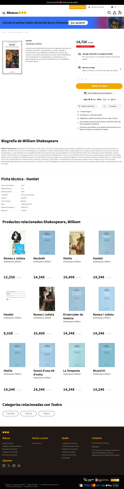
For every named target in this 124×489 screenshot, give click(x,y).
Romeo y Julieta (14, 258)
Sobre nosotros (8, 443)
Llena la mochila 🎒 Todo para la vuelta (62, 2)
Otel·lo (67, 258)
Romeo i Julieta (103, 314)
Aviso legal (66, 458)
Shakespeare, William (34, 43)
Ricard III (99, 371)
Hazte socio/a (37, 443)
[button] (114, 13)
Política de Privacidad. (112, 455)
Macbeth (39, 258)
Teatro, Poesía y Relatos (15, 32)
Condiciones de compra (70, 446)
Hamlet (98, 258)
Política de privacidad (69, 449)
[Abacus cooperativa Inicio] (17, 14)
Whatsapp (95, 447)
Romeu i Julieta (43, 314)
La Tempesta (71, 371)
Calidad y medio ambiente (11, 446)
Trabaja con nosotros (10, 452)
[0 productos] (120, 13)
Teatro (26, 32)
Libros (3, 32)
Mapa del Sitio (32, 484)
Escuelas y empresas (77, 7)
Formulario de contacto (100, 443)
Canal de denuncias (69, 455)
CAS (119, 7)
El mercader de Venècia (73, 316)
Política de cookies (68, 452)
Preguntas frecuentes (69, 443)
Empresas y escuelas (9, 455)
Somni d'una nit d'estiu (43, 373)
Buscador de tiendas (9, 449)
